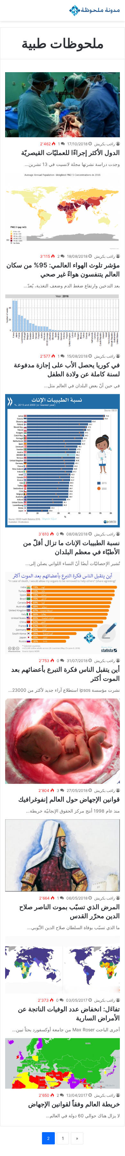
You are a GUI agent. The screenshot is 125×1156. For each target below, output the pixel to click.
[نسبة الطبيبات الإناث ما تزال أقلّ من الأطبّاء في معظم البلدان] (62, 461)
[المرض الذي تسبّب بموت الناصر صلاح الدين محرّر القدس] (62, 855)
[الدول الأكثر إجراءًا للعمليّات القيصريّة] (62, 104)
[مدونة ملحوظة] (94, 10)
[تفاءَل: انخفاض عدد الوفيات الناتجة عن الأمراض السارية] (62, 965)
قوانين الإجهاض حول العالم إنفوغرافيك (69, 799)
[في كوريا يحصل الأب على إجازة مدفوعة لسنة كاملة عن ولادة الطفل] (62, 322)
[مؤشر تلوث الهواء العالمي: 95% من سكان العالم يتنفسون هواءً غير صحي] (62, 211)
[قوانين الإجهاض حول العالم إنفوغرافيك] (62, 741)
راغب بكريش (104, 143)
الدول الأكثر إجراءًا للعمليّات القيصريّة (70, 153)
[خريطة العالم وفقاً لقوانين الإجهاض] (62, 1063)
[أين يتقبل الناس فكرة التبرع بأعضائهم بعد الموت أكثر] (62, 613)
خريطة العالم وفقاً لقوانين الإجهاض (74, 1104)
